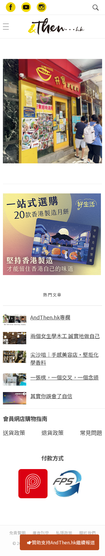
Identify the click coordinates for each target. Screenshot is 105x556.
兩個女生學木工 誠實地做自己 (65, 336)
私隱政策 (64, 533)
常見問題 (91, 433)
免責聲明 (17, 533)
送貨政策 (14, 433)
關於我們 (87, 533)
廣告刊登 (41, 533)
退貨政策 (52, 433)
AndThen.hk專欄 (50, 317)
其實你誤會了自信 (51, 396)
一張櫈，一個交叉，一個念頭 (64, 377)
